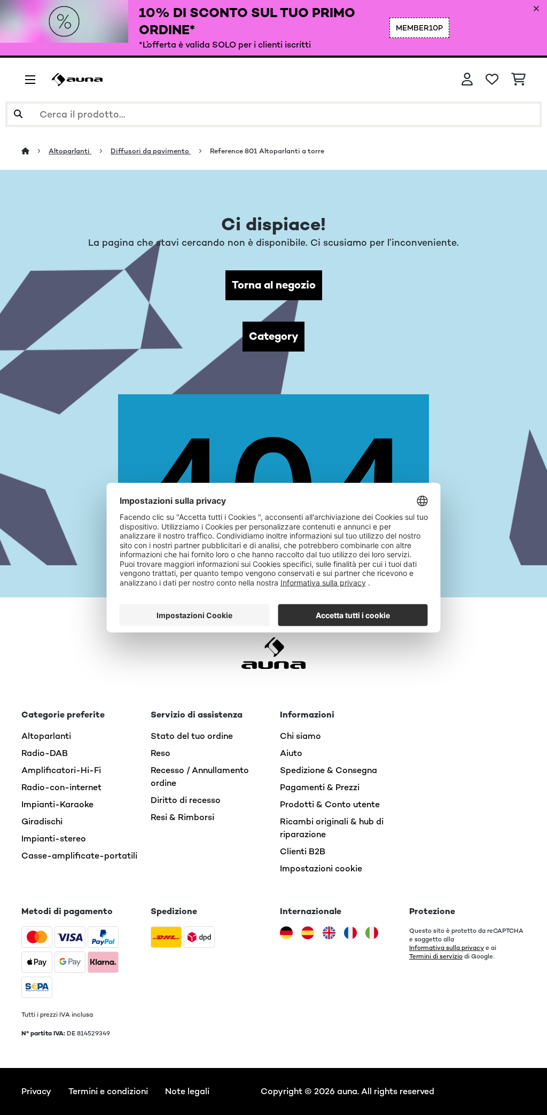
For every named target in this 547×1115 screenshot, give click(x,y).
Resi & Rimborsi (182, 817)
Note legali (187, 1091)
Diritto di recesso (186, 800)
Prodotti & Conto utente (330, 804)
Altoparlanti (70, 150)
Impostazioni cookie (321, 868)
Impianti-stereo (53, 838)
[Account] (467, 79)
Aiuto (291, 753)
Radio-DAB (44, 753)
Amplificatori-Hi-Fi (61, 770)
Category (273, 336)
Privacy (36, 1091)
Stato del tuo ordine (192, 736)
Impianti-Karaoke (57, 804)
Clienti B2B (302, 851)
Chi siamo (300, 736)
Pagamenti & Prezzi (320, 787)
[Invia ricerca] (18, 114)
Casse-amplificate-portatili (79, 855)
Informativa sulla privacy (446, 948)
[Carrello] (518, 79)
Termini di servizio (436, 956)
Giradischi (41, 821)
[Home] (35, 150)
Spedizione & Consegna (328, 770)
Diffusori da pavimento (151, 150)
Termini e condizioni (108, 1091)
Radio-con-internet (61, 787)
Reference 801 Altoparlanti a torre (267, 150)
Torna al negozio (274, 285)
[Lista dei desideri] (492, 79)
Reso (160, 753)
